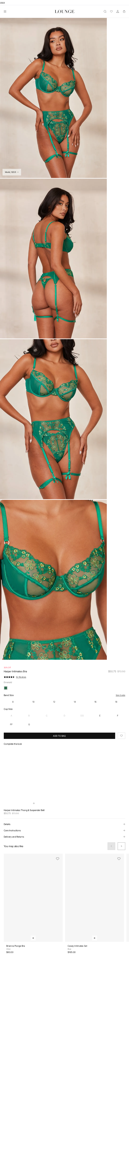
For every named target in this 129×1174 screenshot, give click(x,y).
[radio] (13, 702)
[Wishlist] (111, 11)
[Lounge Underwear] (64, 11)
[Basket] (123, 11)
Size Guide (120, 695)
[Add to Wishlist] (121, 736)
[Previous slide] (111, 846)
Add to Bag (59, 735)
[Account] (117, 11)
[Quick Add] (34, 803)
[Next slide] (121, 846)
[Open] (5, 11)
